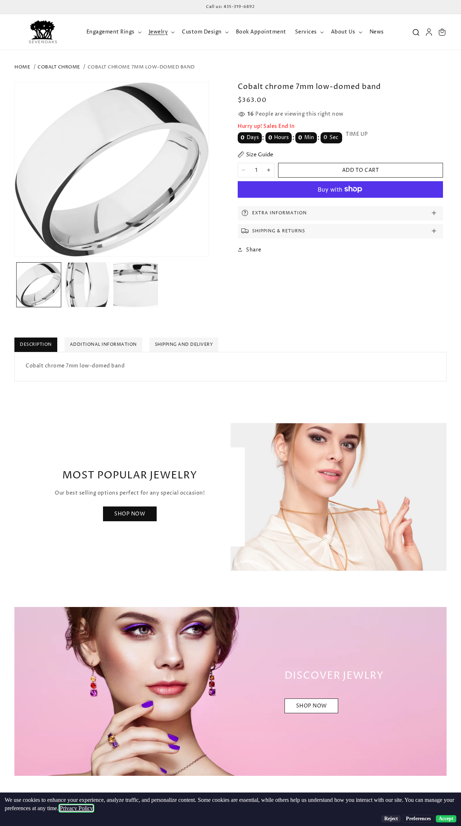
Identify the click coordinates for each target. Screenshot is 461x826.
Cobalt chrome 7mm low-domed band (141, 67)
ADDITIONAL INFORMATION (103, 344)
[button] (113, 32)
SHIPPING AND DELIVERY (184, 344)
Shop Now (129, 513)
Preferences (418, 818)
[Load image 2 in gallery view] (87, 284)
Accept (446, 818)
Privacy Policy (76, 808)
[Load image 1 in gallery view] (38, 284)
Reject (391, 818)
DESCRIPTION (36, 344)
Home (22, 67)
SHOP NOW (311, 705)
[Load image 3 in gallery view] (135, 284)
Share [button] (253, 249)
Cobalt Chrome (58, 67)
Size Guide (259, 154)
